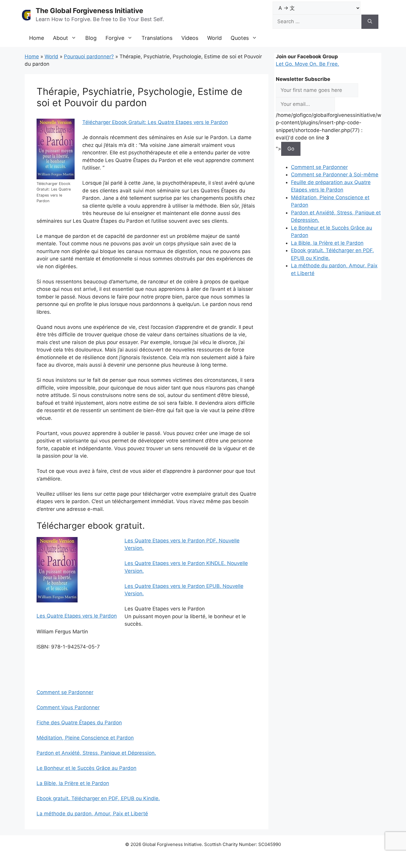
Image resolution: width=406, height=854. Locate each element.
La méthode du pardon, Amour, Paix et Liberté (92, 814)
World (214, 38)
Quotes (240, 38)
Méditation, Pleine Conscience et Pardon (85, 738)
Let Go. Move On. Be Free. (307, 64)
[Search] (369, 22)
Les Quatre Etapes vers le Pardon (77, 616)
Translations (156, 38)
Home (36, 38)
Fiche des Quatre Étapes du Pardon (79, 723)
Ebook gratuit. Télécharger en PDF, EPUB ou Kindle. (98, 798)
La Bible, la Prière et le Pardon (73, 783)
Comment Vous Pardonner (68, 707)
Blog (91, 38)
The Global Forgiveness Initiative (89, 11)
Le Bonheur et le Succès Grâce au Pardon (86, 768)
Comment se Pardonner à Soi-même (334, 175)
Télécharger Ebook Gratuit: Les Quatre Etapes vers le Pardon (155, 122)
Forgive (115, 38)
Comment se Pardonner (65, 692)
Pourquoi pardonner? (89, 56)
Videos (189, 38)
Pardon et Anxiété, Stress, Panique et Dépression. (96, 753)
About (60, 38)
